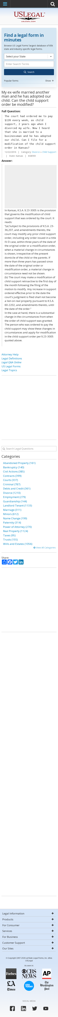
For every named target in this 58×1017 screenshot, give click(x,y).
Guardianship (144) (15, 501)
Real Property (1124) (15, 531)
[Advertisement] (31, 186)
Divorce (36, 151)
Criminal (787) (11, 484)
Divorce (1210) (12, 493)
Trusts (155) (10, 539)
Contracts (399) (12, 476)
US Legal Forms (11, 366)
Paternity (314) (12, 522)
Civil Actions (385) (14, 471)
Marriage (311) (12, 510)
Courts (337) (10, 480)
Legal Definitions (12, 358)
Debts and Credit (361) (16, 488)
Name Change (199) (15, 518)
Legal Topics (9, 370)
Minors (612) (11, 514)
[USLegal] (29, 12)
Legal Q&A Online (11, 362)
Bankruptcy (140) (13, 467)
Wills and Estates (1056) (17, 544)
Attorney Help (10, 354)
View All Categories (45, 547)
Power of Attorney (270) (17, 527)
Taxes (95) (9, 535)
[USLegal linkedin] (23, 1008)
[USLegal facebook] (12, 1008)
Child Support (49, 151)
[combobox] (29, 68)
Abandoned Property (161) (19, 463)
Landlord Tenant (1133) (17, 505)
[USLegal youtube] (45, 1008)
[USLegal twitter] (34, 1008)
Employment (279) (14, 497)
